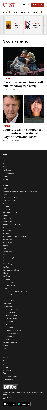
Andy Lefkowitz (10, 90)
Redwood (6, 279)
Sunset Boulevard (9, 300)
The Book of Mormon (10, 309)
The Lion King (8, 321)
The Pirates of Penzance (12, 331)
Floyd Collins (7, 221)
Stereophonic (8, 294)
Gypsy (5, 227)
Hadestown (7, 231)
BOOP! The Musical (10, 197)
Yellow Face (7, 349)
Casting (6, 126)
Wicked (5, 346)
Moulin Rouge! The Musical (12, 264)
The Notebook (8, 324)
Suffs (5, 297)
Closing (6, 78)
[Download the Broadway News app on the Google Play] (24, 404)
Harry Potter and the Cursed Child (15, 237)
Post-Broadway (8, 173)
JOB (4, 249)
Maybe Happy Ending (10, 258)
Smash (5, 288)
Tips (4, 373)
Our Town (6, 276)
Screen (5, 176)
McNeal (5, 261)
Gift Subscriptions (9, 358)
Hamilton (6, 234)
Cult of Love (7, 209)
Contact (5, 367)
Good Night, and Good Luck (13, 224)
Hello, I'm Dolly (8, 243)
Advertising (7, 370)
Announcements (9, 158)
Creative (6, 164)
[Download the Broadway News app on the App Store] (9, 404)
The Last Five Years (10, 318)
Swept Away (7, 303)
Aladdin (5, 194)
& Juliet (5, 188)
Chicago (6, 206)
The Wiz (6, 340)
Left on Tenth (7, 252)
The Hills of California (10, 315)
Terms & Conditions (10, 376)
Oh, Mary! (6, 267)
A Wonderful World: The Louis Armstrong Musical (20, 191)
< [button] (2, 25)
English (5, 215)
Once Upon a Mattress (11, 270)
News (5, 12)
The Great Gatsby (9, 312)
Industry (5, 161)
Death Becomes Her (10, 212)
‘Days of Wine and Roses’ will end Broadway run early (23, 84)
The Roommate (8, 337)
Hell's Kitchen (8, 240)
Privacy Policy (8, 379)
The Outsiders (8, 328)
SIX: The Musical (9, 285)
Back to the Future (9, 200)
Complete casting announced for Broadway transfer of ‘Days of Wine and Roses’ (23, 133)
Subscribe (37, 4)
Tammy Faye (7, 306)
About (5, 364)
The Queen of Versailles (11, 334)
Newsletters (7, 361)
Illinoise (5, 246)
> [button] (44, 25)
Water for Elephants (10, 343)
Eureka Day (7, 218)
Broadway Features (30, 12)
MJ (4, 255)
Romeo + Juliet (8, 282)
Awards (5, 179)
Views (14, 12)
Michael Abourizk (11, 141)
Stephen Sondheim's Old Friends (15, 291)
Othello (5, 273)
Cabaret (5, 203)
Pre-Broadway (8, 170)
